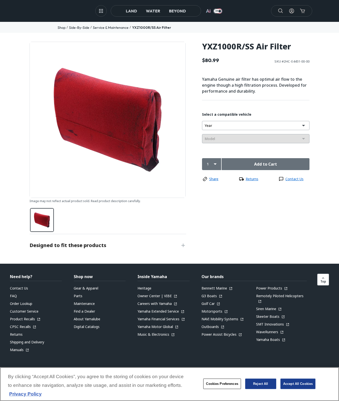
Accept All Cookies (298, 384)
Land (131, 10)
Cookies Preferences (222, 384)
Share (213, 179)
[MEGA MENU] (101, 11)
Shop (62, 27)
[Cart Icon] (302, 10)
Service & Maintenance (111, 27)
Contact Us (294, 179)
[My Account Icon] (291, 10)
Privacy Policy (25, 394)
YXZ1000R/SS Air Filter (151, 27)
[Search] (280, 10)
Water (153, 10)
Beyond (177, 10)
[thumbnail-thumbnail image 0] (42, 220)
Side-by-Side (79, 27)
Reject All (260, 384)
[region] (169, 384)
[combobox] (255, 125)
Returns (252, 179)
